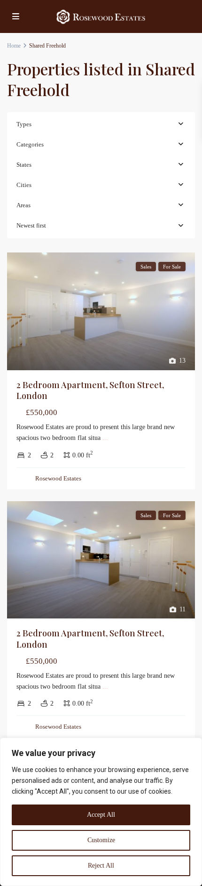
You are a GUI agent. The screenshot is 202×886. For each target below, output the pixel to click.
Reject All (101, 865)
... (105, 437)
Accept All (101, 814)
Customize (101, 840)
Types (23, 124)
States (23, 164)
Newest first (31, 225)
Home (14, 45)
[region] (101, 812)
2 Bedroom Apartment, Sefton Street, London (90, 390)
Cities (23, 184)
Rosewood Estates (58, 478)
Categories (30, 144)
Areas (23, 205)
